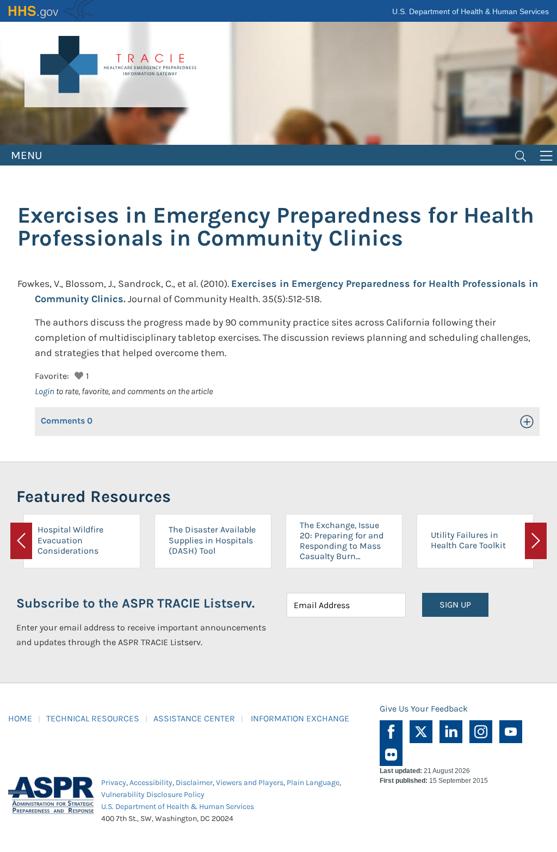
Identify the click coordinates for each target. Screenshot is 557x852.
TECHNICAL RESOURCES (92, 718)
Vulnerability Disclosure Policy (153, 794)
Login (44, 391)
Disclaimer (194, 782)
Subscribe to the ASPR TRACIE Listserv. (135, 603)
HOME (20, 718)
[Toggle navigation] (520, 155)
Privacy (113, 782)
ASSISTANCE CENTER (194, 718)
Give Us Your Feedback (424, 708)
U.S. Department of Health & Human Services (470, 11)
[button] (77, 374)
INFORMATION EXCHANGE (300, 718)
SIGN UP (455, 604)
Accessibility (150, 782)
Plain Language (313, 782)
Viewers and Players (249, 782)
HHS (51, 11)
